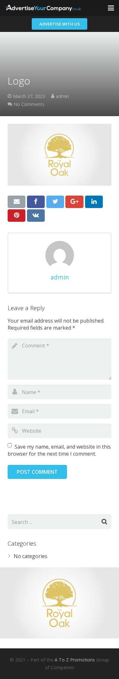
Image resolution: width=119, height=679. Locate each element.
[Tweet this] (55, 202)
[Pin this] (16, 215)
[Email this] (16, 202)
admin (62, 96)
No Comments (29, 104)
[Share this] (36, 202)
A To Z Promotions (75, 660)
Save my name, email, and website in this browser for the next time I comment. (59, 450)
